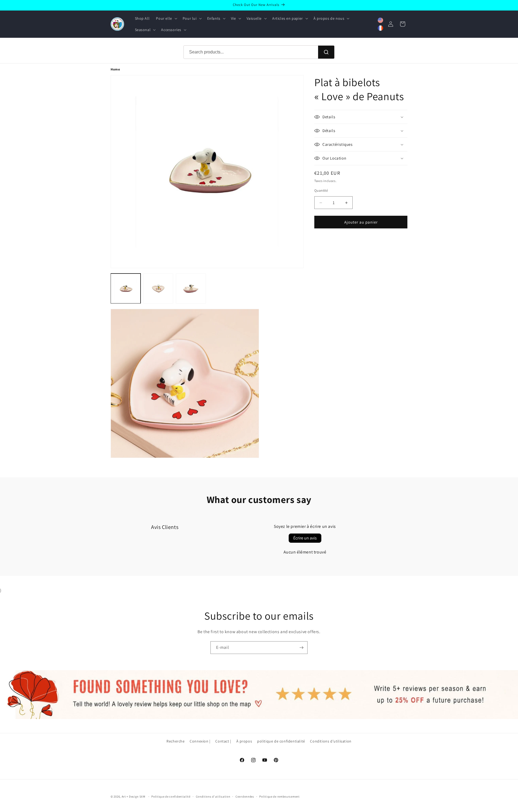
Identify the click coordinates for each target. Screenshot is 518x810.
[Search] (326, 52)
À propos (244, 741)
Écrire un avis (305, 538)
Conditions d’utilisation (213, 796)
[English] (380, 20)
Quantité (321, 190)
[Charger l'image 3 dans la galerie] (191, 288)
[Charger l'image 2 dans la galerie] (158, 288)
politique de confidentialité (281, 741)
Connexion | (200, 741)
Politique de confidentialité (170, 796)
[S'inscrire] (301, 647)
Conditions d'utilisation (330, 741)
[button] (166, 18)
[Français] (380, 28)
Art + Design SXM (133, 796)
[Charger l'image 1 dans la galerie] (126, 288)
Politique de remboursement (279, 796)
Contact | (223, 741)
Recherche (175, 741)
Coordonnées (245, 796)
